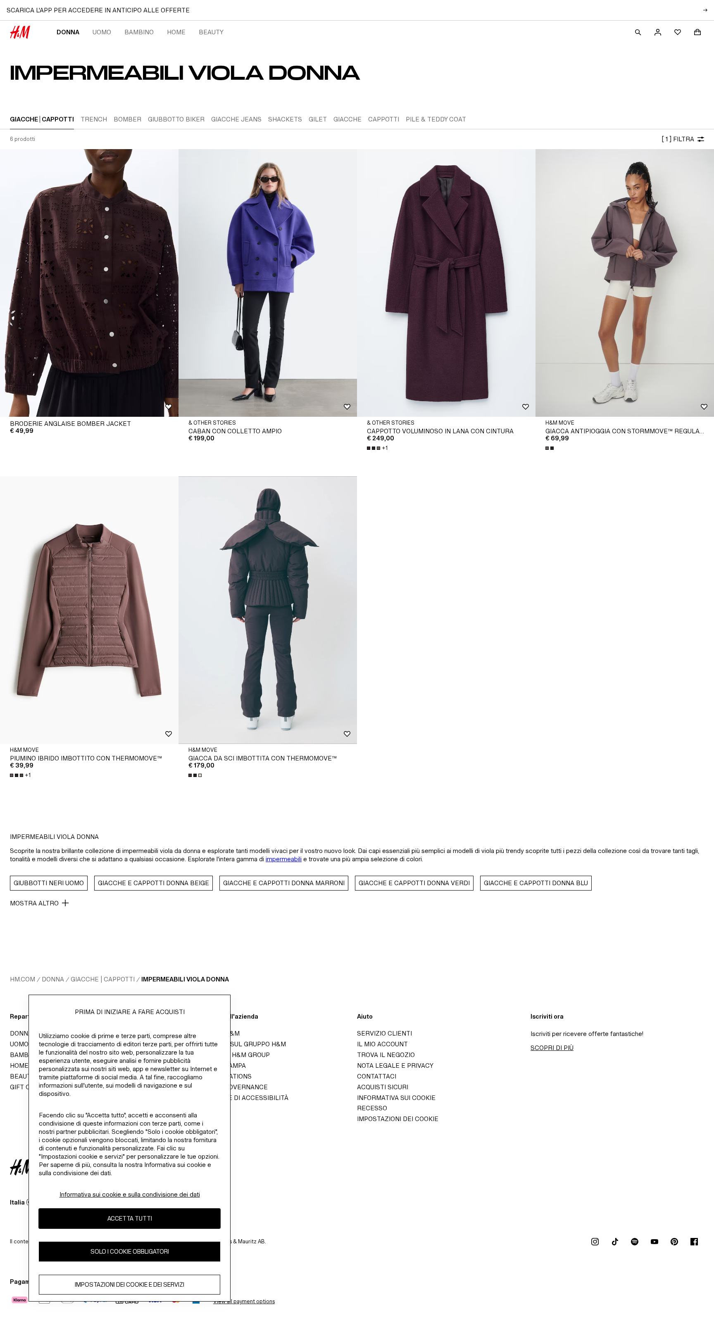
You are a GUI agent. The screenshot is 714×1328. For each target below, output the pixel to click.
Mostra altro (34, 903)
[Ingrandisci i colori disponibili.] (550, 448)
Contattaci (376, 1076)
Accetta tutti (129, 1218)
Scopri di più (552, 1047)
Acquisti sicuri (382, 1086)
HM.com (22, 979)
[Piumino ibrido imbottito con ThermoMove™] (89, 610)
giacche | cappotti (103, 979)
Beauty (211, 32)
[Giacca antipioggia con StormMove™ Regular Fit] (625, 283)
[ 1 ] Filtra (678, 139)
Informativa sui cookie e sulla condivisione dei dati (130, 1194)
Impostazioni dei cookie (397, 1118)
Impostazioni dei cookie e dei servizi (129, 1284)
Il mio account (382, 1044)
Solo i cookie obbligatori (129, 1251)
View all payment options (244, 1301)
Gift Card (26, 1086)
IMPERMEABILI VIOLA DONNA (185, 979)
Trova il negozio (386, 1054)
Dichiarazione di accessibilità (235, 1097)
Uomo (102, 32)
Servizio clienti (384, 1033)
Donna (68, 32)
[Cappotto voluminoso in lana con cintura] (446, 283)
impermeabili (284, 858)
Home (176, 32)
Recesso (372, 1108)
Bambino (139, 32)
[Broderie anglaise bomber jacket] (89, 283)
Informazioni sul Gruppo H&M (234, 1044)
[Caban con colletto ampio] (267, 283)
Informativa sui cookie (396, 1097)
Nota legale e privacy (395, 1065)
